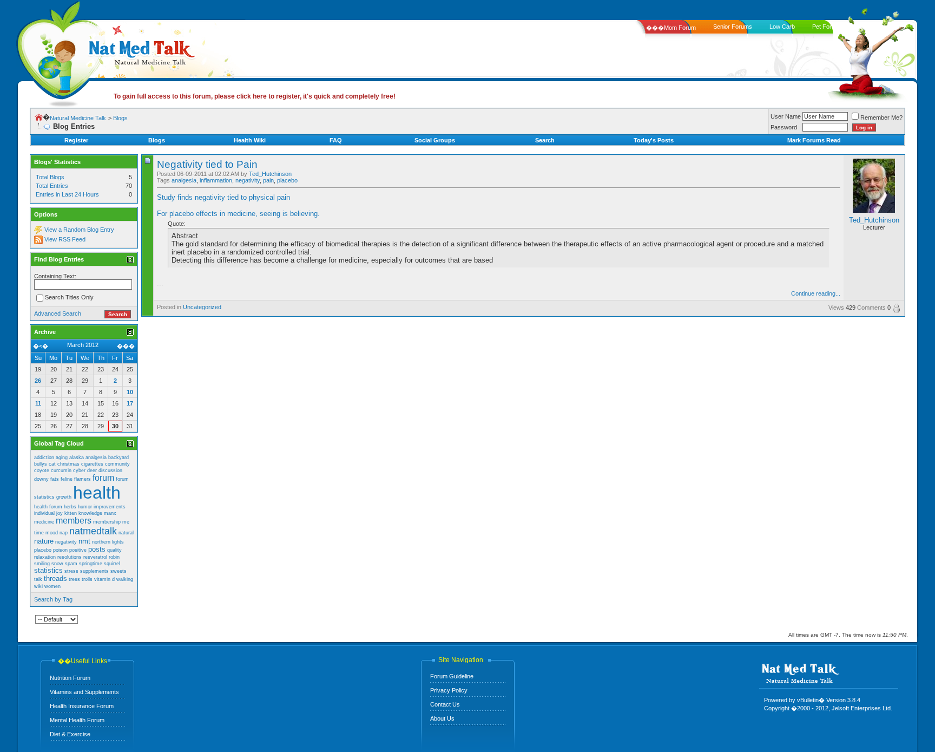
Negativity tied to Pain (207, 164)
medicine (44, 522)
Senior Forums (732, 26)
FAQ (336, 140)
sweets (118, 571)
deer (92, 470)
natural (126, 532)
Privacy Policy (448, 690)
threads (55, 578)
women (52, 586)
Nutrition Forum (70, 678)
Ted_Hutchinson (270, 174)
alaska (76, 457)
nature (44, 541)
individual (44, 513)
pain (268, 180)
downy (41, 479)
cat (52, 464)
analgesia (184, 180)
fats (54, 479)
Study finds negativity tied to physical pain (223, 197)
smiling (42, 563)
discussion (110, 470)
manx (110, 513)
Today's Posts (654, 140)
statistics (48, 570)
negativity (247, 180)
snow (57, 563)
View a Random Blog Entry (79, 229)
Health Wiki (250, 140)
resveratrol (95, 557)
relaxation (45, 557)
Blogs (120, 118)
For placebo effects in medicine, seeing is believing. (238, 214)
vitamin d (104, 579)
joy (59, 513)
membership (107, 522)
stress (71, 571)
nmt (84, 541)
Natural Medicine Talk (78, 118)
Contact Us (445, 704)
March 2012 (82, 345)
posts (97, 549)
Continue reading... (815, 293)
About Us (442, 718)
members (73, 520)
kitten (70, 513)
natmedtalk (93, 531)
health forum (48, 506)
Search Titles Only (69, 298)
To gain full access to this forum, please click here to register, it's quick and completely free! (255, 96)
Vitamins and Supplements (84, 692)
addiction (44, 457)
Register (76, 140)
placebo (287, 180)
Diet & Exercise (70, 734)
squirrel (112, 563)
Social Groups (434, 140)
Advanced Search (57, 313)
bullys (40, 464)
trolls (87, 579)
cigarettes (92, 464)
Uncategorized (202, 307)
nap (64, 532)
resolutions (69, 557)
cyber (79, 470)
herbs (70, 506)
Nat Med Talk (56, 51)
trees (74, 579)
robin (114, 557)
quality (114, 550)
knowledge (90, 513)
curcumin (61, 470)
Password (784, 127)
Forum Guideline (451, 676)
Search (545, 140)
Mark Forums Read (814, 140)
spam (71, 563)
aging (62, 457)
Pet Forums (827, 26)
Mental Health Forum (77, 720)
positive (78, 550)
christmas (68, 464)
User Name (786, 116)
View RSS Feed (64, 239)
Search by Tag (53, 599)
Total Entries (52, 185)
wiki (38, 586)
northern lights (108, 542)
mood (51, 532)
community (117, 464)
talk (38, 579)
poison (60, 550)
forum (103, 477)
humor (85, 506)
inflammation (216, 180)
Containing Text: (55, 276)
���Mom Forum (671, 27)
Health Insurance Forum (82, 706)
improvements (110, 506)
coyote (41, 470)
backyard (118, 457)
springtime (90, 563)
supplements (94, 571)
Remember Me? (881, 117)
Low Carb (782, 26)
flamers (82, 479)
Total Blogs (50, 177)
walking (124, 579)
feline (67, 479)
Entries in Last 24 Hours (67, 194)
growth (63, 497)
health (97, 492)
